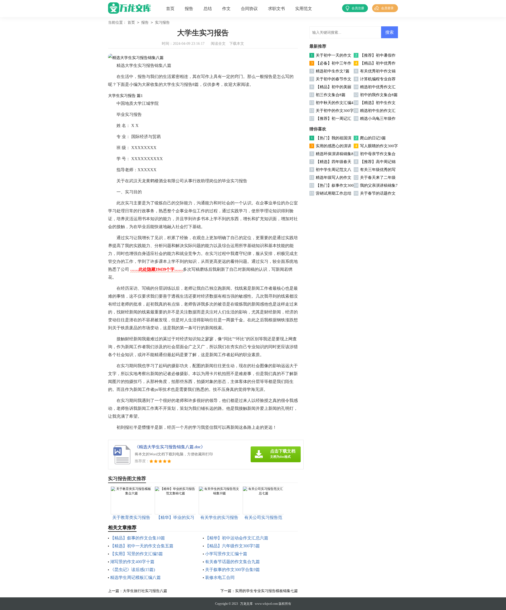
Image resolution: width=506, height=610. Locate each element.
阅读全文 (218, 44)
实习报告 (162, 22)
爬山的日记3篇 (373, 138)
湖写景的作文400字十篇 (132, 561)
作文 (226, 8)
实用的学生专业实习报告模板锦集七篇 (266, 591)
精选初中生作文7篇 (332, 71)
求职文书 (276, 8)
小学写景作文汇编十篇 (226, 554)
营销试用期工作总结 (333, 193)
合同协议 (249, 8)
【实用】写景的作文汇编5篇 (136, 554)
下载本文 (236, 44)
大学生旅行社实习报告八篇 (145, 591)
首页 (170, 8)
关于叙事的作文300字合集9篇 (232, 569)
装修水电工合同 (220, 577)
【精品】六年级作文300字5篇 (232, 546)
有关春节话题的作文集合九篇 (232, 561)
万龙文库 (246, 604)
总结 (207, 8)
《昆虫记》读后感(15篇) (132, 569)
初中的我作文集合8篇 (379, 95)
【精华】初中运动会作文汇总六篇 (236, 538)
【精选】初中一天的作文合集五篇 (141, 546)
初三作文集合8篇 (331, 95)
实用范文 (303, 8)
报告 (189, 8)
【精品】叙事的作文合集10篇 (137, 538)
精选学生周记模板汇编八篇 (135, 577)
